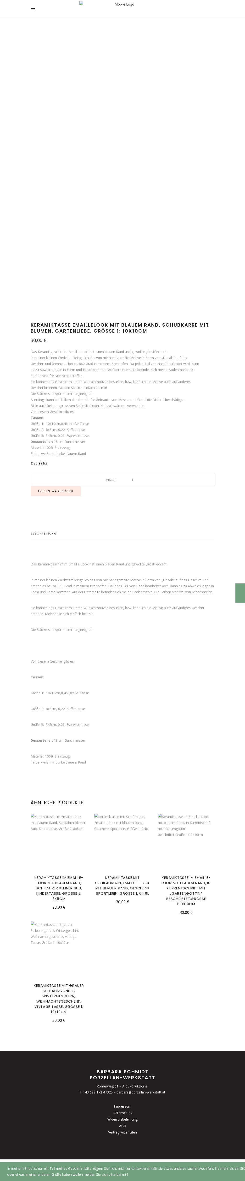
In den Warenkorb (55, 491)
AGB (122, 1125)
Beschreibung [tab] (44, 533)
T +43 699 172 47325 (96, 1092)
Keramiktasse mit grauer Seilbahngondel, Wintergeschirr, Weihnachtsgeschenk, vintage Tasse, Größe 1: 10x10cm (59, 998)
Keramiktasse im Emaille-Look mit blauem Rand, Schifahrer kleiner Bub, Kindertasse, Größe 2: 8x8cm (58, 888)
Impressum (122, 1106)
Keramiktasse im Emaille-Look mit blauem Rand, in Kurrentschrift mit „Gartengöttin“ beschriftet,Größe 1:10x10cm (186, 890)
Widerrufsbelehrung (122, 1119)
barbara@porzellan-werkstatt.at (141, 1092)
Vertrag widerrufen (122, 1132)
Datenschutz (122, 1112)
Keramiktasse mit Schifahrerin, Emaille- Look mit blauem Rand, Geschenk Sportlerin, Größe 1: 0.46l (122, 885)
